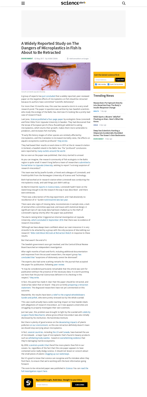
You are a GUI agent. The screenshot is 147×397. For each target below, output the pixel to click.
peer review (59, 264)
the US (56, 332)
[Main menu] (23, 3)
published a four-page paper (46, 119)
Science (69, 368)
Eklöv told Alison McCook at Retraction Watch (51, 233)
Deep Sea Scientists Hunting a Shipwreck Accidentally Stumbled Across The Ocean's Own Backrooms (109, 132)
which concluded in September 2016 (47, 220)
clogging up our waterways (57, 354)
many (39, 151)
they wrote (62, 141)
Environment (27, 58)
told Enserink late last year (56, 199)
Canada (66, 332)
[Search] (124, 3)
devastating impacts (68, 322)
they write (34, 277)
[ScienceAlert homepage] (73, 3)
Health (96, 111)
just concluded (48, 96)
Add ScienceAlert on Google (79, 58)
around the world (57, 151)
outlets (46, 151)
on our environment (39, 325)
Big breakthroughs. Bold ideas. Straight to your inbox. (59, 380)
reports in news (49, 187)
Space (95, 125)
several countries (35, 332)
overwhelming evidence (70, 338)
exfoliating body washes (39, 338)
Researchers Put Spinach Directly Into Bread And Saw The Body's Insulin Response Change (107, 105)
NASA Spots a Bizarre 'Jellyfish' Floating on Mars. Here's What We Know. (108, 119)
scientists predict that (39, 345)
